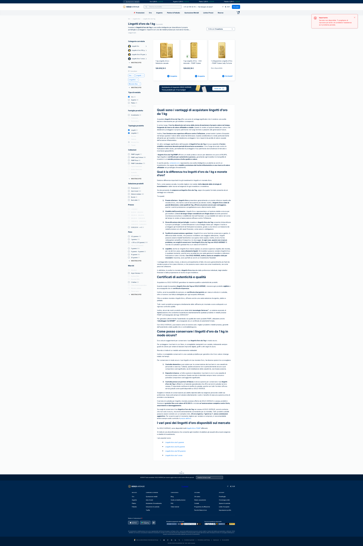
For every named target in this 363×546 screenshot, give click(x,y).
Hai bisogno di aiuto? (205, 7)
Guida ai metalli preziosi (178, 500)
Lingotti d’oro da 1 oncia (173, 455)
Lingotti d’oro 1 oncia (138, 58)
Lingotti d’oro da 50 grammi (175, 447)
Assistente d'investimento (154, 503)
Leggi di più (132, 33)
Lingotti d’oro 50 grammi (139, 54)
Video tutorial (175, 507)
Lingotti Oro (135, 46)
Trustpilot (184, 486)
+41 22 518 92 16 (189, 7)
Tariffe (148, 510)
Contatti (196, 503)
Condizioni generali (189, 540)
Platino (134, 503)
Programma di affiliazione (202, 507)
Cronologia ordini (224, 500)
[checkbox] (129, 97)
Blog (172, 496)
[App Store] (133, 522)
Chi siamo (197, 496)
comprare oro (174, 163)
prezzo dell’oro (185, 418)
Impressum (216, 540)
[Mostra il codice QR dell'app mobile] (153, 522)
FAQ (172, 503)
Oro (129, 19)
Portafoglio (222, 496)
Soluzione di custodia (152, 507)
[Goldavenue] (131, 6)
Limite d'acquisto (224, 507)
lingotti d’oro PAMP (194, 428)
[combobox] (221, 29)
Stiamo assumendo (200, 500)
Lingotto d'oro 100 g (138, 50)
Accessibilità (225, 540)
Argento (134, 500)
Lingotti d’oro (137, 19)
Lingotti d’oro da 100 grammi (175, 451)
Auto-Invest (149, 500)
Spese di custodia (224, 503)
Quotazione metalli (151, 496)
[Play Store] (145, 522)
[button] (150, 13)
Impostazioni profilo (225, 510)
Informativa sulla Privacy (204, 540)
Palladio (134, 507)
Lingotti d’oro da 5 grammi (174, 442)
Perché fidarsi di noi (200, 510)
